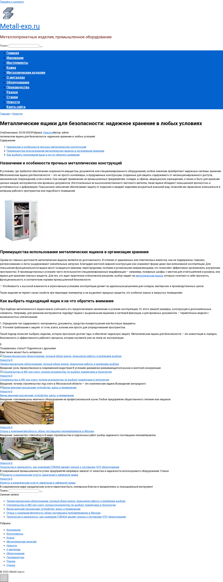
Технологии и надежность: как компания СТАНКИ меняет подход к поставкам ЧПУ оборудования (59, 467)
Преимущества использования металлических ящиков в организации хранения (55, 150)
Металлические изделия (26, 72)
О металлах (16, 77)
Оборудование (18, 82)
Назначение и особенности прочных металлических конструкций (46, 147)
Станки (12, 97)
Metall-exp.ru (20, 26)
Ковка (11, 68)
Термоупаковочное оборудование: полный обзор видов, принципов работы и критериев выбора (59, 364)
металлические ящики (149, 275)
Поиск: (4, 45)
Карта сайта (16, 107)
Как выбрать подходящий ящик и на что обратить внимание (43, 154)
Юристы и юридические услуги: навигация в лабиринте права (37, 482)
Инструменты (17, 63)
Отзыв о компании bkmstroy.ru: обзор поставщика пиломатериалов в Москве (47, 431)
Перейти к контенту (12, 1)
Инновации (15, 58)
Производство (18, 87)
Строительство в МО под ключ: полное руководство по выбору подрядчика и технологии (54, 379)
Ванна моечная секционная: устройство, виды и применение (37, 395)
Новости (13, 102)
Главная (13, 53)
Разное (12, 92)
